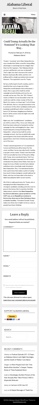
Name (6, 256)
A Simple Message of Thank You (21, 390)
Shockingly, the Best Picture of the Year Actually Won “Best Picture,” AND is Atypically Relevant (19, 377)
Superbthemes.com (19, 402)
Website (7, 276)
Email (6, 266)
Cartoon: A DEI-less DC (19, 385)
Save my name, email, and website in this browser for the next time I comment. (20, 286)
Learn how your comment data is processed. (19, 300)
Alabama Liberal (19, 5)
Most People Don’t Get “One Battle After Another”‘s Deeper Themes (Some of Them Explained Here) (18, 367)
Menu (33, 14)
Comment (8, 227)
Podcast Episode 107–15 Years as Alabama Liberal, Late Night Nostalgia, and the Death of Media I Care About (19, 357)
